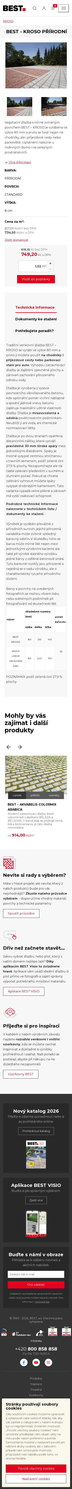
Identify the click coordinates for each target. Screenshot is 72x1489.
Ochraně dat (42, 1301)
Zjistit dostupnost (16, 240)
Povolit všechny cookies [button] (36, 1468)
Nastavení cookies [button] (36, 1479)
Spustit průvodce (21, 913)
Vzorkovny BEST (21, 1074)
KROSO (8, 21)
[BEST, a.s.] (24, 1362)
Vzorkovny (36, 1395)
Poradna (36, 1389)
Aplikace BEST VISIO (24, 991)
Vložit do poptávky (36, 279)
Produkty (36, 1378)
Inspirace (36, 1384)
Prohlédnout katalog (36, 1131)
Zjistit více (36, 1200)
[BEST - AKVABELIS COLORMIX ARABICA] (36, 777)
